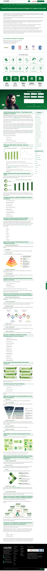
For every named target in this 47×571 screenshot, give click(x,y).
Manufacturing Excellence (22, 551)
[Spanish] (34, 1)
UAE (19, 127)
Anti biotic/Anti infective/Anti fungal (38, 117)
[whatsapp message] (46, 281)
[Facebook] (40, 569)
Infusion (36, 171)
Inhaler (36, 161)
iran (24, 127)
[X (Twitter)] (41, 569)
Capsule (36, 167)
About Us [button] (6, 4)
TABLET (36, 153)
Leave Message (26, 98)
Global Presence (25, 4)
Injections (36, 163)
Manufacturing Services (22, 549)
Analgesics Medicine (38, 114)
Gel (35, 169)
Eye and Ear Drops (38, 165)
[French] (36, 1)
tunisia (15, 127)
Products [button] (13, 4)
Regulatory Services (30, 4)
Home (4, 4)
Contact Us (39, 4)
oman (21, 127)
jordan (29, 127)
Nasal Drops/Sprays (38, 159)
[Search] (29, 1)
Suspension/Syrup (37, 155)
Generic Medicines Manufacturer (22, 554)
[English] (32, 1)
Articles (35, 4)
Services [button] (10, 4)
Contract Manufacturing (19, 4)
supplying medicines (16, 117)
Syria (26, 127)
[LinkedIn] (43, 569)
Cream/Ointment (37, 157)
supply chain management (16, 487)
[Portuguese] (35, 1)
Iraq (22, 127)
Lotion (36, 173)
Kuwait (17, 127)
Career (37, 4)
